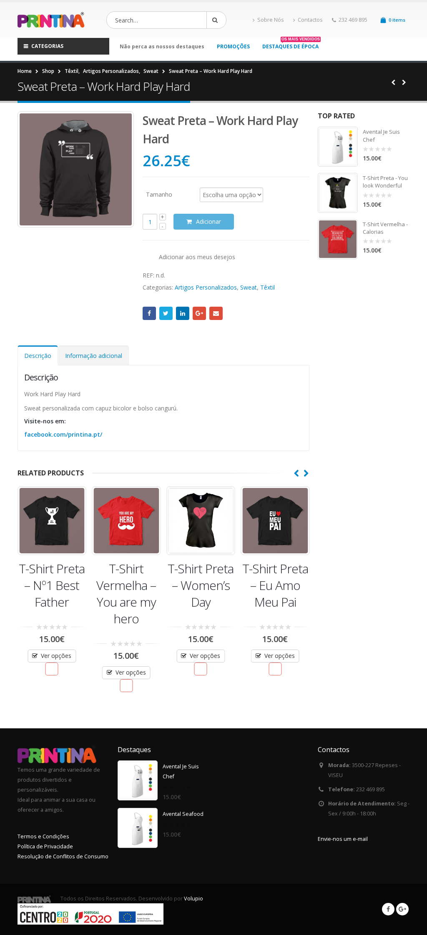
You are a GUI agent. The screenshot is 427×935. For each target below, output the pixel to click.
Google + (199, 313)
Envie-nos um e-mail (343, 838)
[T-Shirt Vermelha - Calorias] (338, 239)
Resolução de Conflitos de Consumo (63, 856)
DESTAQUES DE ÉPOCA (291, 46)
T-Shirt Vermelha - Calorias (385, 227)
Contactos (310, 19)
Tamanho (159, 194)
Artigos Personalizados (206, 287)
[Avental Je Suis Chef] (338, 147)
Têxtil (267, 287)
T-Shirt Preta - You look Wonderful (385, 181)
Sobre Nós (270, 19)
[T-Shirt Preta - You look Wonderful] (338, 193)
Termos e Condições (43, 836)
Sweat (248, 287)
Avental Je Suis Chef (381, 135)
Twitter (166, 313)
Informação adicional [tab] (93, 356)
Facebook (149, 313)
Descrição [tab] (37, 356)
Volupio (193, 898)
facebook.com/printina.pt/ (63, 434)
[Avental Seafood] (138, 828)
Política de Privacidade (45, 846)
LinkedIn (182, 313)
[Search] (216, 20)
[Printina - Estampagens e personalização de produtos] (53, 20)
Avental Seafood (183, 814)
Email (216, 313)
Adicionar (208, 221)
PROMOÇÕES (233, 46)
